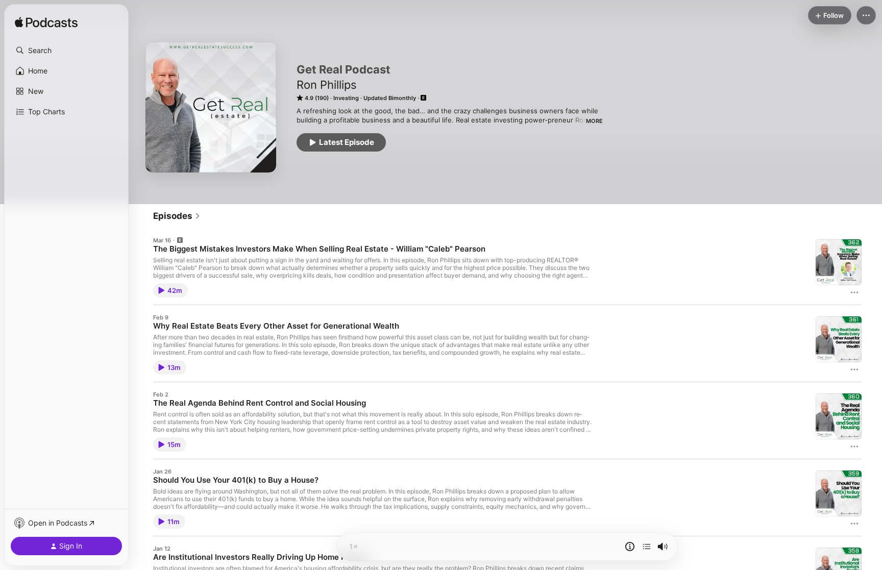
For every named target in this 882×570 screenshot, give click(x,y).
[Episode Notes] (630, 546)
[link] (177, 215)
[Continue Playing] (647, 546)
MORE (594, 121)
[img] (46, 23)
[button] (66, 50)
